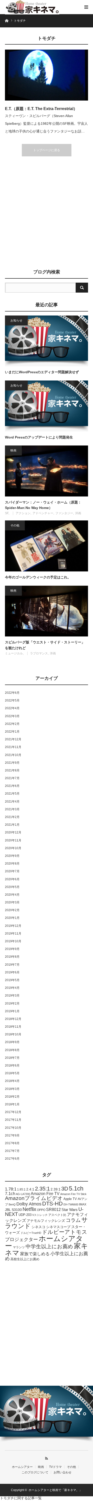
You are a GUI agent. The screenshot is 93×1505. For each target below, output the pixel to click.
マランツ (19, 1247)
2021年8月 (12, 770)
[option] (46, 1414)
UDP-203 (25, 1215)
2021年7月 (12, 778)
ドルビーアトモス (64, 1232)
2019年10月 (13, 941)
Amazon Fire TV (45, 1193)
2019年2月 (12, 1003)
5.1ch (76, 1188)
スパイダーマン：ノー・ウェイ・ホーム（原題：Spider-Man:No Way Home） (43, 505)
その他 (14, 525)
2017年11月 (13, 1120)
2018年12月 (13, 1019)
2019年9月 (12, 949)
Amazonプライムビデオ (34, 1198)
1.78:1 (10, 1189)
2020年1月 (12, 918)
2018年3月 (12, 1089)
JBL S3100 (13, 1210)
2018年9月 (12, 1042)
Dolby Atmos (28, 1203)
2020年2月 (12, 910)
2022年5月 (12, 700)
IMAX (82, 1204)
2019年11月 (13, 933)
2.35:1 (42, 1189)
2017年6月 (12, 1158)
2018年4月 (12, 1081)
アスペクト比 (57, 1214)
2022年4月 (12, 708)
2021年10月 (13, 755)
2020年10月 (13, 848)
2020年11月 (13, 840)
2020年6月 (12, 879)
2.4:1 (30, 1189)
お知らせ (16, 320)
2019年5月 (12, 980)
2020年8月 (12, 863)
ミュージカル (14, 653)
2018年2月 (12, 1096)
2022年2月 (12, 724)
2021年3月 (12, 809)
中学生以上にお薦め (49, 1246)
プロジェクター (21, 1239)
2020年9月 (12, 856)
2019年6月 (12, 972)
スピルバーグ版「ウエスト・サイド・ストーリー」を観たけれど (45, 645)
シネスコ (38, 1227)
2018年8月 (12, 1050)
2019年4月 (12, 988)
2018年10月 (13, 1034)
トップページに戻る (46, 150)
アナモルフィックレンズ (46, 1221)
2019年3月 (12, 995)
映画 (13, 450)
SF (6, 513)
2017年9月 (12, 1135)
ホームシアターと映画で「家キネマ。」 (55, 1490)
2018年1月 (12, 1104)
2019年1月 (12, 1011)
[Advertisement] (46, 213)
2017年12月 (13, 1112)
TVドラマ (55, 1466)
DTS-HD (52, 1203)
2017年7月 (12, 1151)
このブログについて (35, 1472)
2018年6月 (12, 1065)
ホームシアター (44, 1242)
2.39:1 (56, 1189)
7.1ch (10, 1193)
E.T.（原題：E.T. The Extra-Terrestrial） (41, 109)
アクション (23, 513)
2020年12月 (13, 832)
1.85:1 (21, 1189)
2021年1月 (12, 824)
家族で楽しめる (35, 1254)
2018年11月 (13, 1026)
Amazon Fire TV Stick (73, 1193)
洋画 (78, 513)
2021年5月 (12, 793)
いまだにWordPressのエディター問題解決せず (42, 372)
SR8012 (53, 1209)
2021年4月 (12, 801)
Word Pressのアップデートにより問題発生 (39, 437)
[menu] (86, 7)
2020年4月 (12, 894)
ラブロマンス (39, 653)
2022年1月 (12, 731)
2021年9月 (12, 762)
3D (64, 1189)
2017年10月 (13, 1127)
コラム (73, 1220)
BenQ (12, 1204)
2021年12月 (13, 739)
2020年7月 (12, 871)
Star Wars (70, 1210)
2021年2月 (12, 817)
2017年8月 (12, 1143)
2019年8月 (12, 956)
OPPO (41, 1209)
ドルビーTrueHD (31, 1232)
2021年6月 (12, 786)
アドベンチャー (42, 513)
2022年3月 (12, 716)
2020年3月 (12, 902)
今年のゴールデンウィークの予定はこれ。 (38, 577)
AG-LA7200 (23, 1193)
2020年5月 (12, 887)
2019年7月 (12, 964)
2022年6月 (12, 692)
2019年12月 (13, 926)
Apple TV (70, 1199)
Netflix (29, 1209)
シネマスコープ (58, 1227)
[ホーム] (6, 20)
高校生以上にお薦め (24, 1259)
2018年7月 (12, 1058)
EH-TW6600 (70, 1204)
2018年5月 (12, 1073)
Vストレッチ (40, 1214)
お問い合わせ (62, 1472)
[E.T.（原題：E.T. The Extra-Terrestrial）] (46, 75)
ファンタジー (64, 513)
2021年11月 (13, 747)
